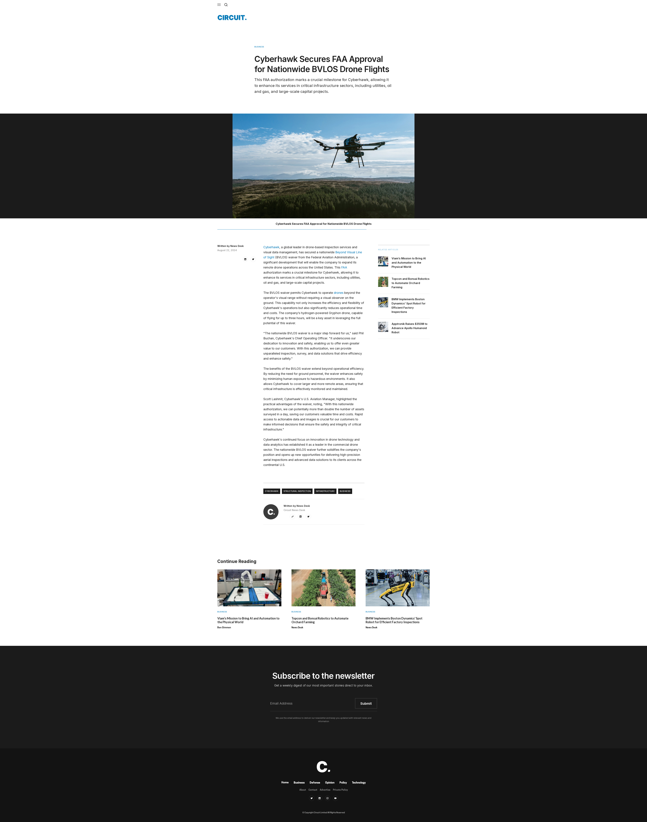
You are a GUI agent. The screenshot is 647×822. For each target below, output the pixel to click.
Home (285, 782)
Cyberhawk (271, 247)
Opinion (329, 782)
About (302, 790)
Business (299, 782)
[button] (219, 5)
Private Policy (340, 790)
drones (338, 292)
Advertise (325, 790)
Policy (343, 782)
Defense (315, 782)
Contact (313, 790)
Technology (359, 782)
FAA (344, 267)
